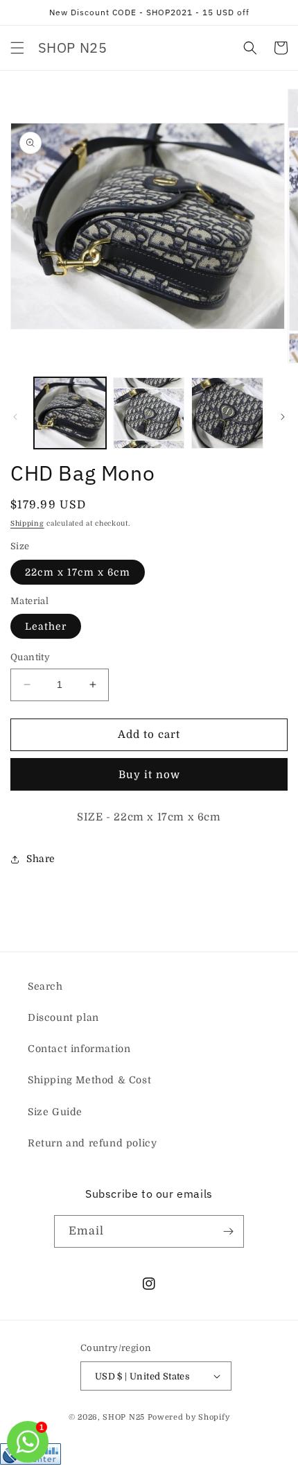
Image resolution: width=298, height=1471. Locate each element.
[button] (17, 48)
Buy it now (149, 774)
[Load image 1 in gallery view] (70, 413)
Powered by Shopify (189, 1417)
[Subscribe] (228, 1231)
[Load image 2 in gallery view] (149, 413)
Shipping (27, 523)
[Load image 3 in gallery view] (227, 413)
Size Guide (55, 1111)
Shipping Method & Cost (89, 1079)
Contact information (79, 1048)
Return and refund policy (92, 1143)
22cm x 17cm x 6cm (77, 572)
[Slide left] (15, 417)
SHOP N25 (124, 1417)
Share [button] (40, 858)
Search (45, 986)
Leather (46, 626)
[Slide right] (283, 417)
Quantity (30, 657)
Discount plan (63, 1017)
